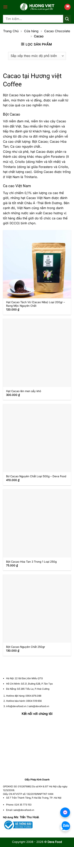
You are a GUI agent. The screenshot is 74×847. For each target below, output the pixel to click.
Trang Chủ (11, 31)
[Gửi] (67, 19)
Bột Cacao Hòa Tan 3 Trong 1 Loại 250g (31, 561)
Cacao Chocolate (57, 31)
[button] (5, 7)
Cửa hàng (31, 31)
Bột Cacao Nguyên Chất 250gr (25, 646)
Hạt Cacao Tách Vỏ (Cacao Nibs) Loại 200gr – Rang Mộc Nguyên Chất (35, 304)
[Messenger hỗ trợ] (65, 812)
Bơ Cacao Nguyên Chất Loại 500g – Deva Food (36, 476)
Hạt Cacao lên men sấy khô (23, 391)
